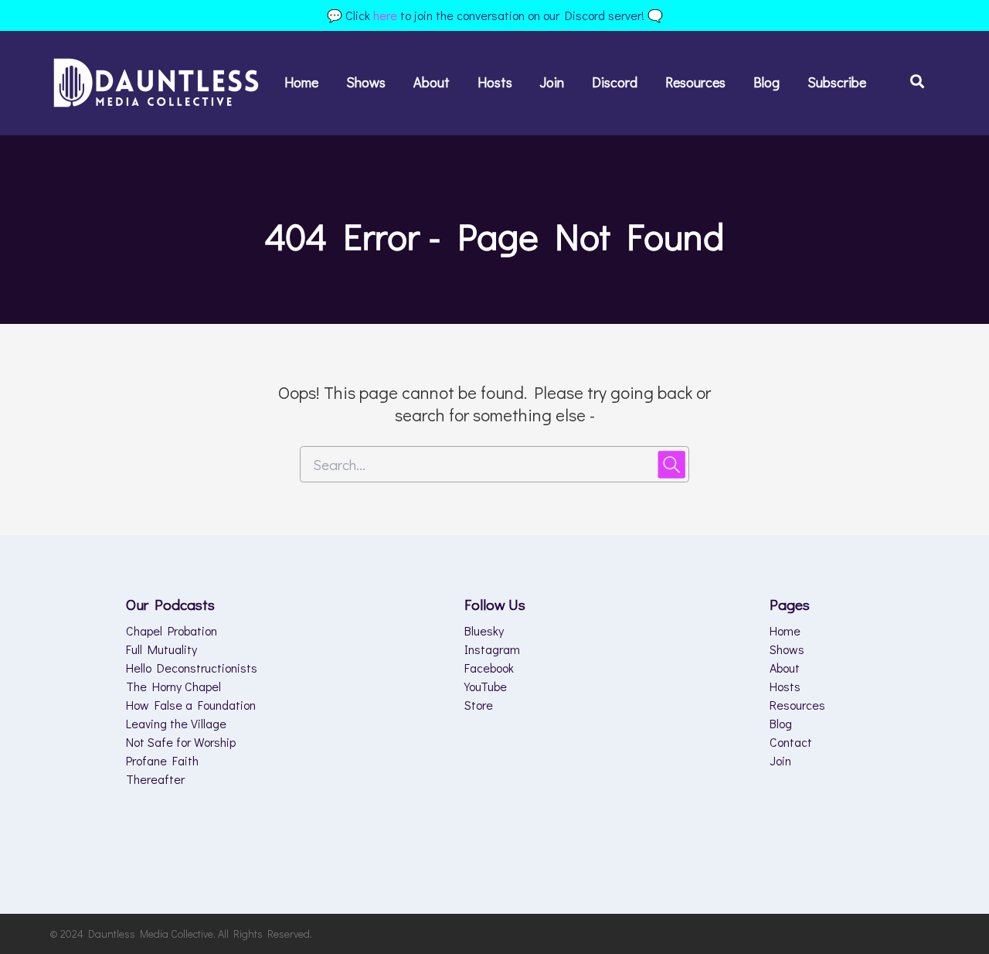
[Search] (910, 83)
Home (301, 82)
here (385, 15)
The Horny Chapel (173, 686)
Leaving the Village (176, 723)
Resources (695, 82)
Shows (366, 82)
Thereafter (155, 779)
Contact (791, 742)
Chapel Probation (171, 630)
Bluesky (484, 630)
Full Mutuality (161, 649)
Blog (766, 82)
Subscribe (836, 82)
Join (552, 82)
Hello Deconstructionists (191, 667)
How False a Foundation (191, 705)
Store (478, 705)
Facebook (489, 667)
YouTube (485, 686)
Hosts (495, 82)
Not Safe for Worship (181, 742)
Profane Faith (162, 760)
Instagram (492, 649)
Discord (614, 82)
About (431, 82)
